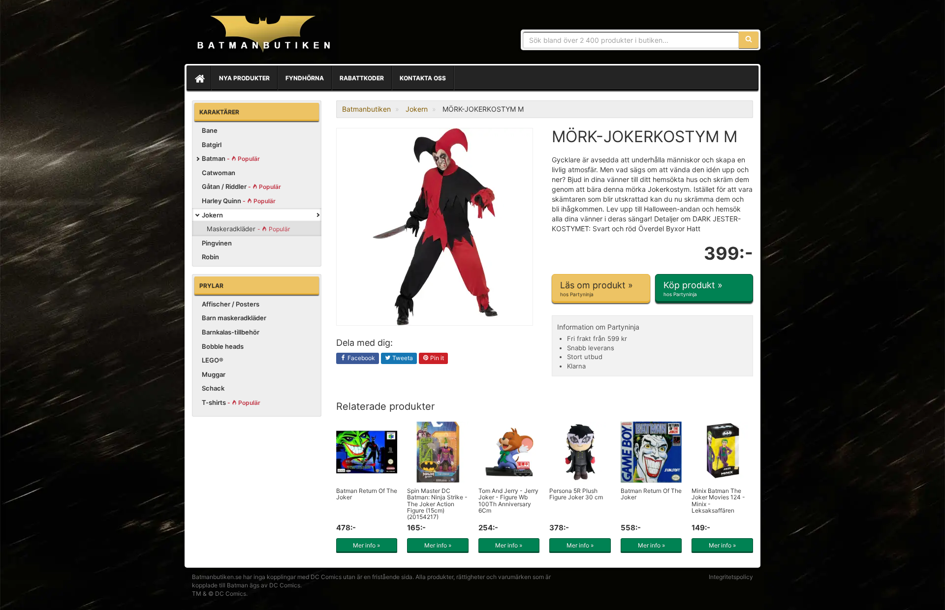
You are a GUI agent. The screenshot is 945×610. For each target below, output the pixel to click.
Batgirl (211, 145)
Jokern (212, 215)
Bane (210, 130)
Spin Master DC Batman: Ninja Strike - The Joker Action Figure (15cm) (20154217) (437, 503)
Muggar (213, 374)
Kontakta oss (423, 78)
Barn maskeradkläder (234, 318)
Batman (231, 158)
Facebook (360, 358)
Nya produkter (244, 78)
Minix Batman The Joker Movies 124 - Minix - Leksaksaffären (718, 500)
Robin (210, 257)
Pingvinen (217, 243)
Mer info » (366, 545)
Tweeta (402, 358)
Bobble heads (223, 346)
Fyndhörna (304, 78)
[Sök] (748, 39)
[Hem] (199, 78)
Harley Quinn (239, 201)
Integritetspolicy (731, 576)
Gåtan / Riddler (241, 186)
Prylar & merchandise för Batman (263, 34)
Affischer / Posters (230, 304)
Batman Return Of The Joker (366, 494)
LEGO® (212, 360)
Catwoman (218, 173)
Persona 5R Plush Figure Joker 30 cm (576, 494)
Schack (213, 388)
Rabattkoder (362, 78)
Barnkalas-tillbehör (230, 332)
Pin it (436, 358)
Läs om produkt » (596, 288)
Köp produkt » (693, 288)
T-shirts (231, 402)
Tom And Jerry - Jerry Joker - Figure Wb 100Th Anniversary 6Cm (508, 500)
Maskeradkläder (248, 229)
